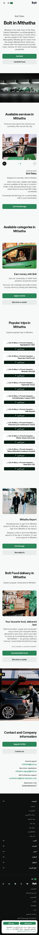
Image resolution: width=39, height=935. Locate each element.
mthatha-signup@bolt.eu (26, 771)
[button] (19, 802)
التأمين (34, 901)
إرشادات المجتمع (31, 914)
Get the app (19, 546)
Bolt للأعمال (31, 832)
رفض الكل (11, 923)
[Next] (4, 164)
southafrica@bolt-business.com (23, 778)
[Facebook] (27, 883)
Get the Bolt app (19, 206)
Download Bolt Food (19, 653)
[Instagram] (15, 883)
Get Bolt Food (19, 62)
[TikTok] (3, 883)
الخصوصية (33, 897)
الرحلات (32, 806)
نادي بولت (32, 836)
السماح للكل (28, 923)
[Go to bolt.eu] (34, 3)
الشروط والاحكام (31, 893)
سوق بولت (32, 827)
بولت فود (32, 823)
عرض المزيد (20, 349)
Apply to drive (19, 296)
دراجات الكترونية (30, 815)
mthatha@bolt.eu (29, 764)
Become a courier (19, 302)
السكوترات (32, 810)
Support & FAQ (20, 744)
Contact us (19, 751)
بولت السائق (31, 819)
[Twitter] (21, 883)
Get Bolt (19, 56)
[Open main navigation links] (4, 3)
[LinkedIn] (9, 883)
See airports (19, 552)
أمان (35, 910)
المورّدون (33, 889)
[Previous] (35, 164)
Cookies (33, 905)
